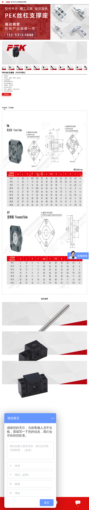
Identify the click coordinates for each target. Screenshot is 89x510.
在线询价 (6, 94)
